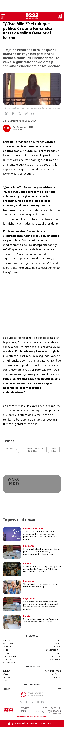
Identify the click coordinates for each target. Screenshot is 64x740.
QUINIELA (6, 671)
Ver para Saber (9, 663)
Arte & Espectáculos (53, 650)
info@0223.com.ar (25, 707)
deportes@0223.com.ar (25, 709)
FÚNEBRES (57, 677)
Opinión (57, 644)
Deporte (57, 647)
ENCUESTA (6, 677)
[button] (19, 113)
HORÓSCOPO (56, 674)
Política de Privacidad (57, 713)
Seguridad (7, 647)
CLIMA (5, 681)
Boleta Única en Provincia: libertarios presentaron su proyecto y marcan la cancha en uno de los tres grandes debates (41, 605)
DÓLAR (5, 674)
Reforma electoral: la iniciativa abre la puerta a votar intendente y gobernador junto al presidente (41, 551)
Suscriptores (55, 660)
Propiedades (56, 656)
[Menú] (3, 14)
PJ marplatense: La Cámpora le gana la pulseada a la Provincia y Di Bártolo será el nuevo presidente (42, 569)
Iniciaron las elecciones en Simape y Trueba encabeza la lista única (40, 620)
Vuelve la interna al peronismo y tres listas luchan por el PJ (40, 585)
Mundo (58, 640)
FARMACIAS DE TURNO (53, 671)
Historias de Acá (9, 656)
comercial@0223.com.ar (25, 710)
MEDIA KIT (6, 689)
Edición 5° (7, 650)
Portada (6, 640)
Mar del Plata (8, 644)
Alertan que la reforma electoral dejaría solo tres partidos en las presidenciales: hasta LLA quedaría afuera (40, 535)
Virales (58, 653)
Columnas (7, 653)
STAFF (59, 689)
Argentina (7, 660)
